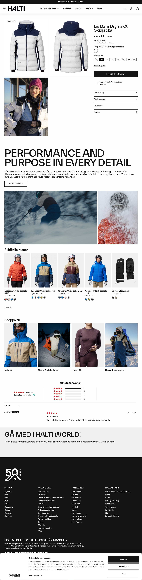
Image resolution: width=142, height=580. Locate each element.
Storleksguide (100, 66)
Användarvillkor (44, 519)
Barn (6, 501)
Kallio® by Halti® (112, 501)
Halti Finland (77, 519)
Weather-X (109, 504)
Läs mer (111, 442)
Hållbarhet (76, 501)
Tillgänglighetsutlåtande (48, 516)
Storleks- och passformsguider (50, 498)
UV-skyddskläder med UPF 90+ (118, 492)
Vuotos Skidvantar (120, 291)
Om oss (75, 495)
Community (76, 492)
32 (96, 59)
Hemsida (8, 516)
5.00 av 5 (28, 392)
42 (118, 59)
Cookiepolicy (43, 513)
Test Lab (75, 507)
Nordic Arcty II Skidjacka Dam (15, 292)
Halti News (76, 513)
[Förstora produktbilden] (26, 47)
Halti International (79, 516)
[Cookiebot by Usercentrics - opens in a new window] (14, 575)
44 (123, 59)
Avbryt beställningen (46, 510)
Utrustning (8, 507)
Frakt (102, 43)
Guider (41, 522)
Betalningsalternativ (46, 501)
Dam (6, 495)
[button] (4, 8)
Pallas (107, 495)
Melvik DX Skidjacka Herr (43, 291)
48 (134, 59)
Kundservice (43, 492)
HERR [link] (88, 8)
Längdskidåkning (112, 516)
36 (107, 59)
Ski (106, 513)
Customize (122, 566)
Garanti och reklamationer (49, 507)
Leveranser (42, 495)
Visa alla (8, 307)
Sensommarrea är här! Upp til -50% (71, 2)
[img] (51, 413)
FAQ (40, 531)
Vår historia (76, 498)
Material (41, 525)
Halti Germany (78, 522)
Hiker (107, 498)
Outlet (7, 510)
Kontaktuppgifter (45, 528)
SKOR (99, 8)
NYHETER (67, 8)
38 (112, 59)
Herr (6, 498)
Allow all (123, 559)
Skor (6, 504)
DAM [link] (77, 8)
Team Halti (76, 504)
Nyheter (7, 492)
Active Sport (110, 507)
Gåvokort (8, 513)
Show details (34, 576)
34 (102, 59)
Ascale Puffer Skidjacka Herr (96, 292)
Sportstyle (109, 510)
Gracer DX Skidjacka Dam (70, 291)
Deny (123, 574)
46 (129, 59)
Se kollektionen (16, 184)
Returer (41, 504)
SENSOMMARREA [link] (48, 8)
